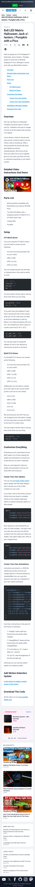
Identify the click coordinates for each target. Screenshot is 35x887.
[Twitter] (9, 879)
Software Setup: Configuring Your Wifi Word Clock (16, 837)
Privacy (15, 885)
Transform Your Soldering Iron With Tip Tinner (17, 861)
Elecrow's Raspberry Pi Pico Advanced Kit (15, 870)
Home (3, 15)
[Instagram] (25, 879)
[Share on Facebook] (10, 44)
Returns (20, 885)
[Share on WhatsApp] (27, 44)
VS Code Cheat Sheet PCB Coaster (13, 866)
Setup (9, 83)
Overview (10, 70)
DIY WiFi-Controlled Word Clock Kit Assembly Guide (16, 855)
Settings (21, 5)
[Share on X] (14, 44)
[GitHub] (20, 879)
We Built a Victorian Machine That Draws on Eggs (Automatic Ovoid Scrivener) (16, 830)
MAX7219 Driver (15, 90)
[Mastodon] (31, 879)
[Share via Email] (23, 44)
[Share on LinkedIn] (19, 44)
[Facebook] (15, 879)
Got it (15, 5)
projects (15, 15)
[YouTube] (4, 879)
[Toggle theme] (20, 10)
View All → (29, 712)
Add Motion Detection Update (17, 106)
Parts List (10, 80)
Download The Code (14, 109)
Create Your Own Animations (20, 102)
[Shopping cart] (31, 10)
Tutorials (8, 15)
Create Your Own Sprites (18, 98)
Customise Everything (14, 94)
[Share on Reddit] (5, 49)
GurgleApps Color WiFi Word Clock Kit (14, 843)
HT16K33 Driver (15, 87)
